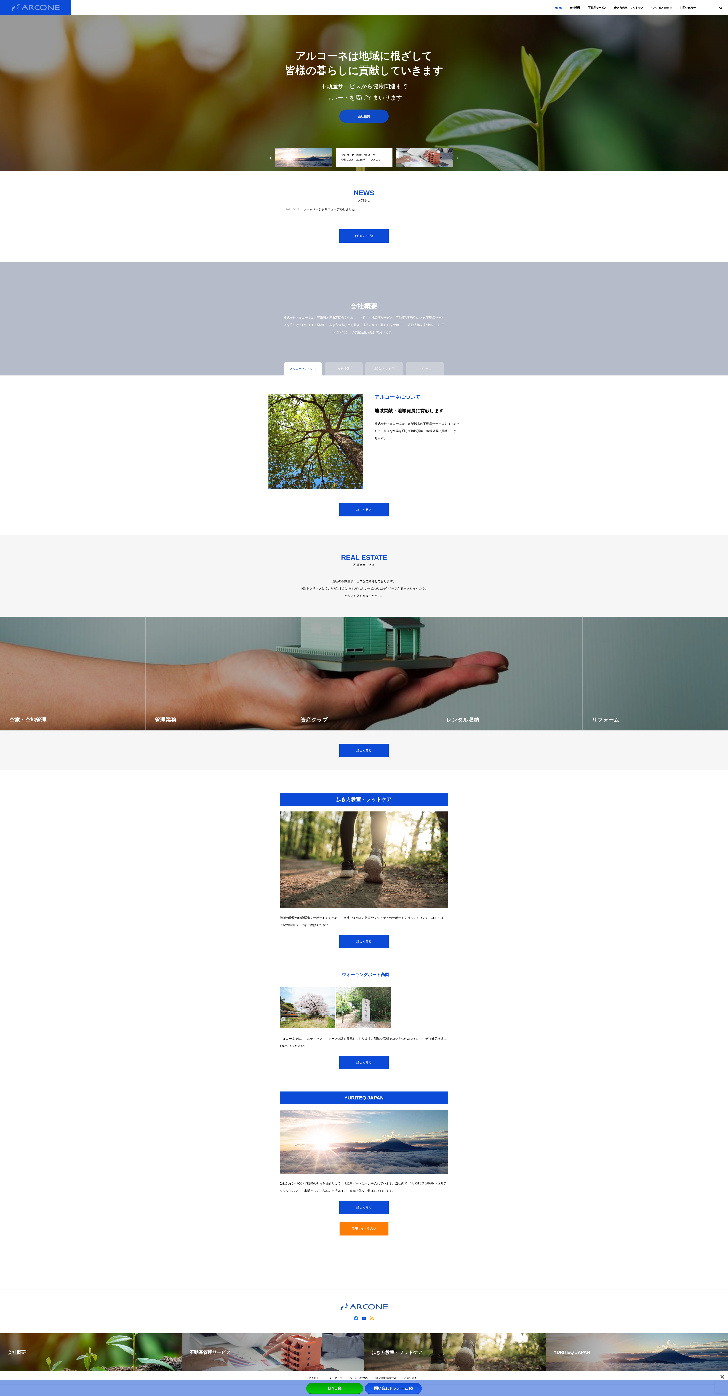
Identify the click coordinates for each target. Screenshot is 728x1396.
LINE (332, 1388)
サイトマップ (334, 1377)
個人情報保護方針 (385, 1377)
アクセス (313, 1377)
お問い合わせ (688, 7)
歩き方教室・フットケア (628, 7)
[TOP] (364, 1284)
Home (558, 7)
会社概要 (575, 7)
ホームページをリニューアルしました (329, 209)
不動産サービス (597, 7)
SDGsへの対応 (359, 1377)
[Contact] (364, 1318)
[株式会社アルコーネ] (35, 7)
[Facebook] (356, 1318)
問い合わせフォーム (391, 1388)
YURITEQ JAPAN (661, 7)
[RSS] (372, 1318)
